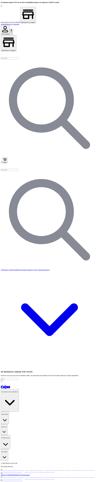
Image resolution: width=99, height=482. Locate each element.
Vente (2, 270)
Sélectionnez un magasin (9, 50)
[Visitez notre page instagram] (5, 388)
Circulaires (23, 270)
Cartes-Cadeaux (38, 270)
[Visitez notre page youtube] (8, 388)
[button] (49, 166)
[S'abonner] (1, 381)
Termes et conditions (7, 475)
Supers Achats (8, 270)
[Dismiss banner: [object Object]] (1, 6)
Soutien (3, 24)
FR (11, 32)
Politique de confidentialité (21, 475)
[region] (49, 15)
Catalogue (30, 270)
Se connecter (5, 34)
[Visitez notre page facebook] (2, 388)
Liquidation (16, 270)
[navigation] (49, 24)
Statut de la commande (12, 24)
